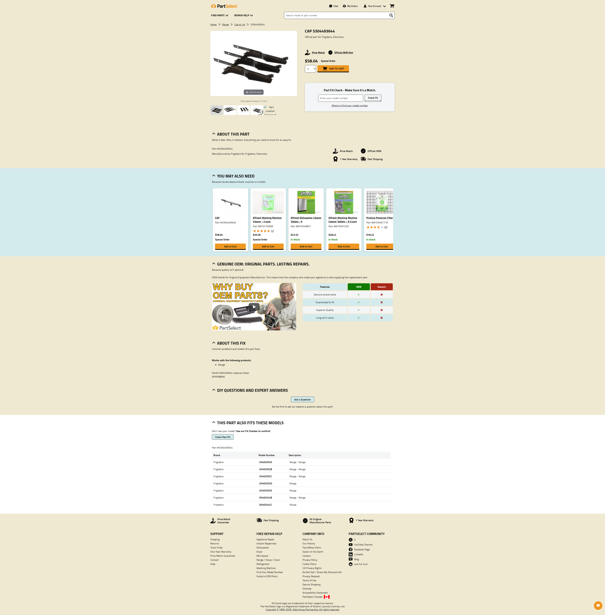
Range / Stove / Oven (268, 560)
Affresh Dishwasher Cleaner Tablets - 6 (306, 219)
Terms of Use (309, 580)
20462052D (265, 483)
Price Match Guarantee (222, 555)
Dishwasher (262, 547)
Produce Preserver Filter (379, 217)
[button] (220, 15)
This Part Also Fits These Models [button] (250, 423)
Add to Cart (336, 68)
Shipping (215, 539)
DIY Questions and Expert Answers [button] (252, 390)
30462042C (265, 504)
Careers (306, 555)
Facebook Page (362, 549)
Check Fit (373, 97)
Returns (214, 543)
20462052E (265, 490)
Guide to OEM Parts (267, 576)
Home (213, 24)
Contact (214, 560)
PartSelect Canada (312, 596)
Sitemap (306, 588)
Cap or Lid (239, 24)
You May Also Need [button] (236, 176)
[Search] (391, 15)
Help (212, 564)
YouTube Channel (363, 544)
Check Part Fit (222, 437)
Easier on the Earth (312, 551)
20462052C (265, 476)
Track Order (216, 547)
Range (225, 24)
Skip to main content (302, 19)
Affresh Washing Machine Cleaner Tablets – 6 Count (342, 219)
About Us (307, 539)
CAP (217, 217)
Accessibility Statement (315, 592)
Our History (308, 543)
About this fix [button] (231, 343)
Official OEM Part (343, 52)
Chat (336, 6)
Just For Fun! (361, 564)
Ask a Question (302, 399)
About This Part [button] (233, 134)
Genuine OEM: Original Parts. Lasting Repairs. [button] (263, 264)
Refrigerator (263, 564)
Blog (356, 559)
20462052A (265, 462)
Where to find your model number (350, 105)
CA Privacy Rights (312, 568)
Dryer (259, 551)
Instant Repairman (266, 543)
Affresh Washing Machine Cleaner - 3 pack (267, 219)
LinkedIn (358, 554)
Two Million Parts (311, 547)
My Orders (352, 6)
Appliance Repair (265, 539)
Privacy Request (311, 576)
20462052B (265, 469)
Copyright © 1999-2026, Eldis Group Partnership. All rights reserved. (302, 609)
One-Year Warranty (220, 551)
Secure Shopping (311, 584)
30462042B (265, 497)
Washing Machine (266, 568)
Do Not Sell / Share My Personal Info (322, 572)
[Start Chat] (598, 605)
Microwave (262, 555)
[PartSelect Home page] (223, 6)
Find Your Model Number (269, 572)
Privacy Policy (309, 560)
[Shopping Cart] (392, 6)
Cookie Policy (309, 564)
